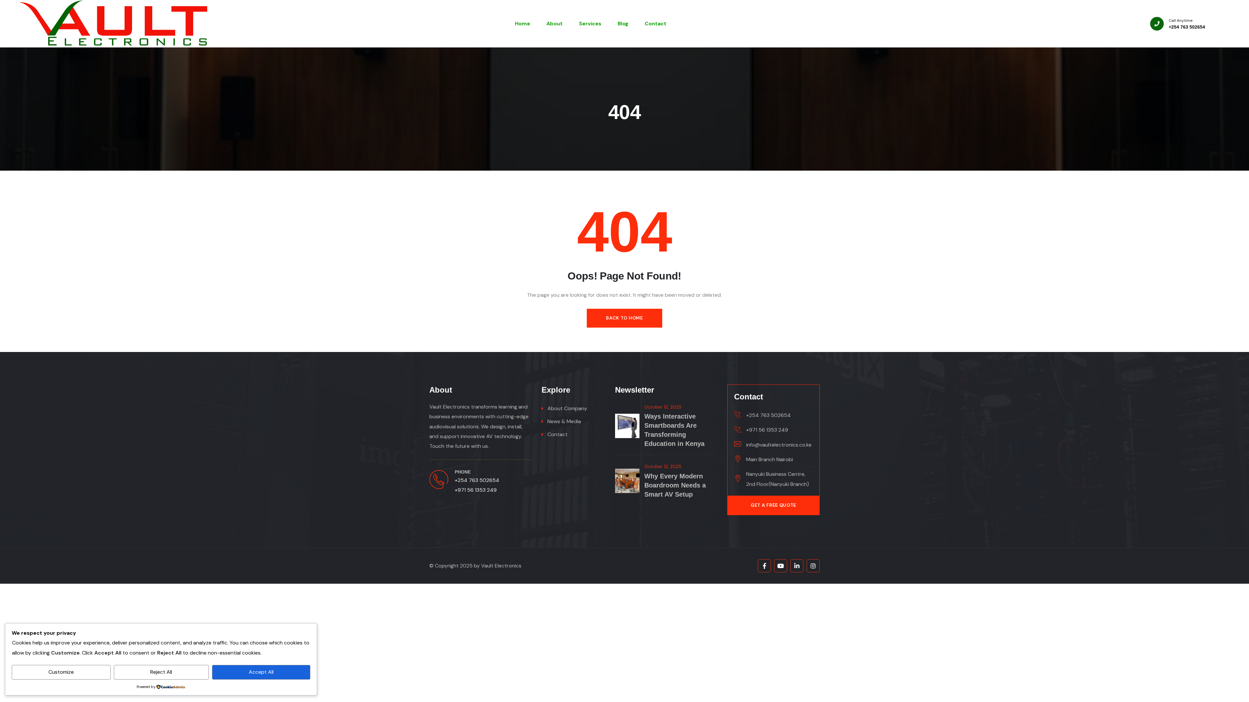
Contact (557, 434)
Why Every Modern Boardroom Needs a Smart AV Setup (675, 485)
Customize (61, 672)
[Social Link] (764, 565)
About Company (567, 408)
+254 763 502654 (1187, 27)
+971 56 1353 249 (476, 490)
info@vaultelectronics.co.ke (779, 444)
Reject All (161, 672)
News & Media (564, 421)
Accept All (261, 672)
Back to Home (624, 318)
